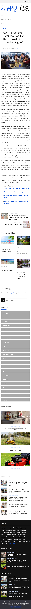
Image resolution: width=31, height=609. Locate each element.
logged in (11, 293)
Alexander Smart (8, 46)
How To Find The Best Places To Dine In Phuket (22, 276)
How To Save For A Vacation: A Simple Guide (6, 251)
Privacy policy (17, 606)
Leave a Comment (22, 48)
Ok (11, 606)
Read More (12, 543)
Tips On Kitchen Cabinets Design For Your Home (15, 428)
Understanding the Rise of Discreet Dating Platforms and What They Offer (18, 513)
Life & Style (12, 510)
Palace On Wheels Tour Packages (14, 192)
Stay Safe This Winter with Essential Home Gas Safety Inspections (19, 505)
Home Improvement (15, 426)
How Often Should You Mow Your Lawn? (16, 470)
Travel (4, 28)
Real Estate (12, 488)
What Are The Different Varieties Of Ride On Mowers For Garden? (15, 449)
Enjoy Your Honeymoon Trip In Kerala (22, 253)
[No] (29, 604)
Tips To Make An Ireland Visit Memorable (16, 188)
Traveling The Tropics (7, 270)
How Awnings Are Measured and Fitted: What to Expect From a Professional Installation (18, 499)
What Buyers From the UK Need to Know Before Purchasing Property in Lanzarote (19, 491)
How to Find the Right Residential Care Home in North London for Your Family (19, 484)
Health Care (12, 480)
